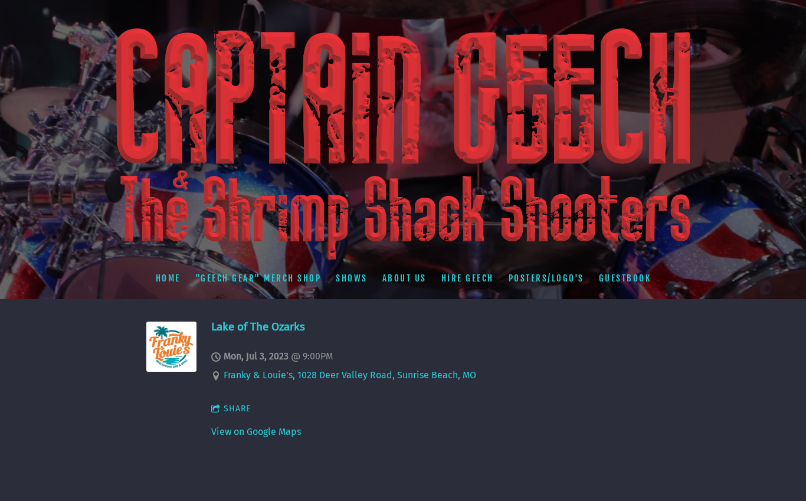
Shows (352, 277)
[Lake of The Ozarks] (171, 368)
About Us (404, 277)
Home (167, 277)
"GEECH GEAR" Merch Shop (258, 277)
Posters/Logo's (546, 277)
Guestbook (624, 277)
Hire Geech (467, 277)
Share (237, 409)
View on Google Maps (256, 431)
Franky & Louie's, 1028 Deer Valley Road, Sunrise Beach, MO (350, 375)
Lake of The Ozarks (258, 326)
